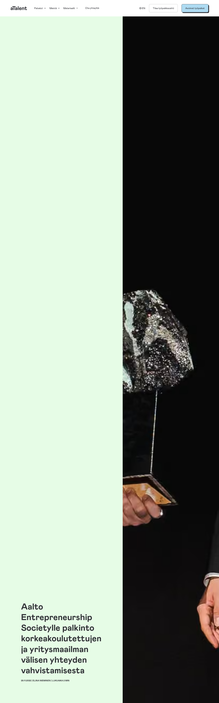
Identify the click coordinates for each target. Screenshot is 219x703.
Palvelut (38, 8)
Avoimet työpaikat (195, 8)
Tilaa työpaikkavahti (163, 8)
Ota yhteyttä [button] (92, 7)
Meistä (53, 8)
